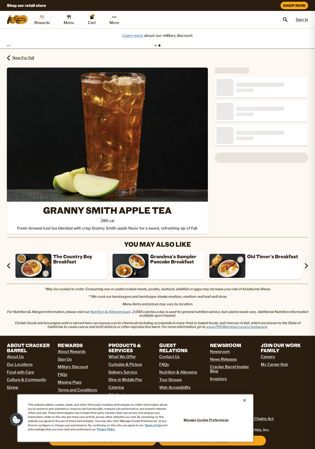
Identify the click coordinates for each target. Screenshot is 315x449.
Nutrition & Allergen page (110, 312)
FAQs (62, 374)
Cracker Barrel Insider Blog (229, 368)
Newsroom (220, 351)
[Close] (244, 400)
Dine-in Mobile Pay (125, 379)
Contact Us (169, 356)
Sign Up (65, 359)
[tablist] (157, 45)
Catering (116, 387)
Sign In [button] (302, 19)
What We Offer (122, 356)
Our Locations (20, 364)
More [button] (114, 22)
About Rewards (72, 351)
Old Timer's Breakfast (272, 256)
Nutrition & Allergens (178, 372)
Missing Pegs (69, 382)
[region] (135, 418)
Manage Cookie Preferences (206, 420)
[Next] (306, 266)
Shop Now (294, 5)
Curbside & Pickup (125, 364)
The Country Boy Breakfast (72, 259)
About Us (15, 356)
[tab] (155, 45)
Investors (218, 378)
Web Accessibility (175, 387)
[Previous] (8, 266)
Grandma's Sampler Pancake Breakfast (173, 259)
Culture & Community (26, 379)
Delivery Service (122, 372)
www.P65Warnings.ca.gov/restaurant (236, 327)
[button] (16, 419)
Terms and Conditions (77, 390)
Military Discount (73, 366)
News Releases (223, 359)
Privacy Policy (106, 429)
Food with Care (20, 372)
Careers (268, 356)
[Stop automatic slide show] (14, 45)
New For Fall (23, 58)
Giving (12, 387)
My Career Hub (274, 364)
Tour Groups (170, 379)
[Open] (285, 19)
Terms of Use (153, 425)
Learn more (132, 35)
